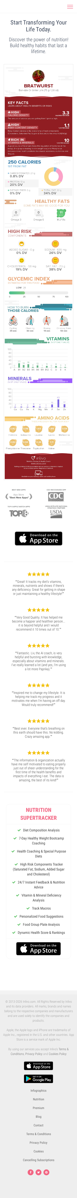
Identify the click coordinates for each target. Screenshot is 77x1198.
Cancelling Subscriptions (38, 1160)
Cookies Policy (58, 1054)
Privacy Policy (33, 1054)
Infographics (38, 1090)
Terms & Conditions (38, 1134)
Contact (38, 1125)
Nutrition (38, 1099)
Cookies (39, 1151)
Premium (38, 1108)
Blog (38, 1116)
